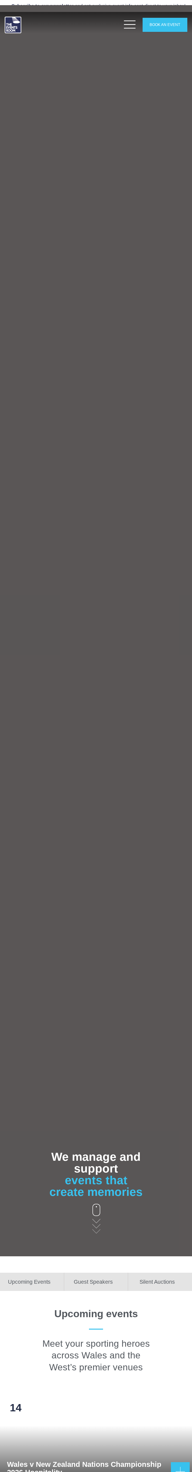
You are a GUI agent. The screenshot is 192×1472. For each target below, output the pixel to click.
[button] (4, 631)
